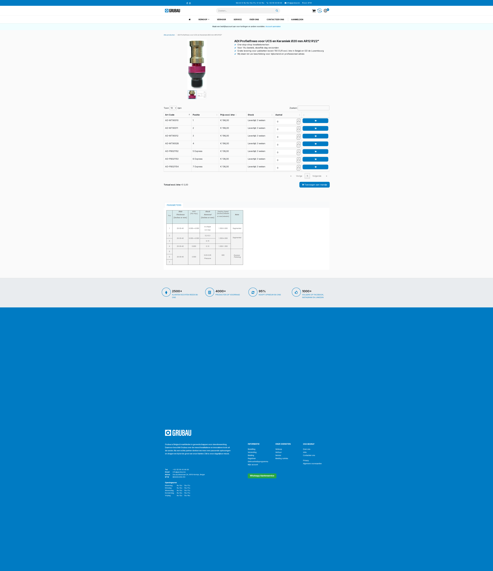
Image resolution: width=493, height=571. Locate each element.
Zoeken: (293, 108)
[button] (167, 64)
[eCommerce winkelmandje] (314, 10)
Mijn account (253, 465)
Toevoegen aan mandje (315, 184)
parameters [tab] (174, 205)
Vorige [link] (299, 176)
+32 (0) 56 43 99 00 (181, 469)
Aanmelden (297, 19)
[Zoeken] (277, 10)
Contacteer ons (309, 455)
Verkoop (278, 449)
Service (278, 455)
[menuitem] (190, 19)
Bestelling (251, 449)
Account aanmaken (273, 27)
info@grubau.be (293, 3)
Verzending (252, 452)
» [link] (326, 176)
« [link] (290, 176)
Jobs (305, 452)
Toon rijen (173, 108)
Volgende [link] (316, 176)
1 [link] (307, 176)
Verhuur (278, 452)
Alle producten (169, 35)
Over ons (306, 449)
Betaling (251, 455)
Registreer (252, 459)
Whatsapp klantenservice (262, 476)
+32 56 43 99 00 (275, 3)
